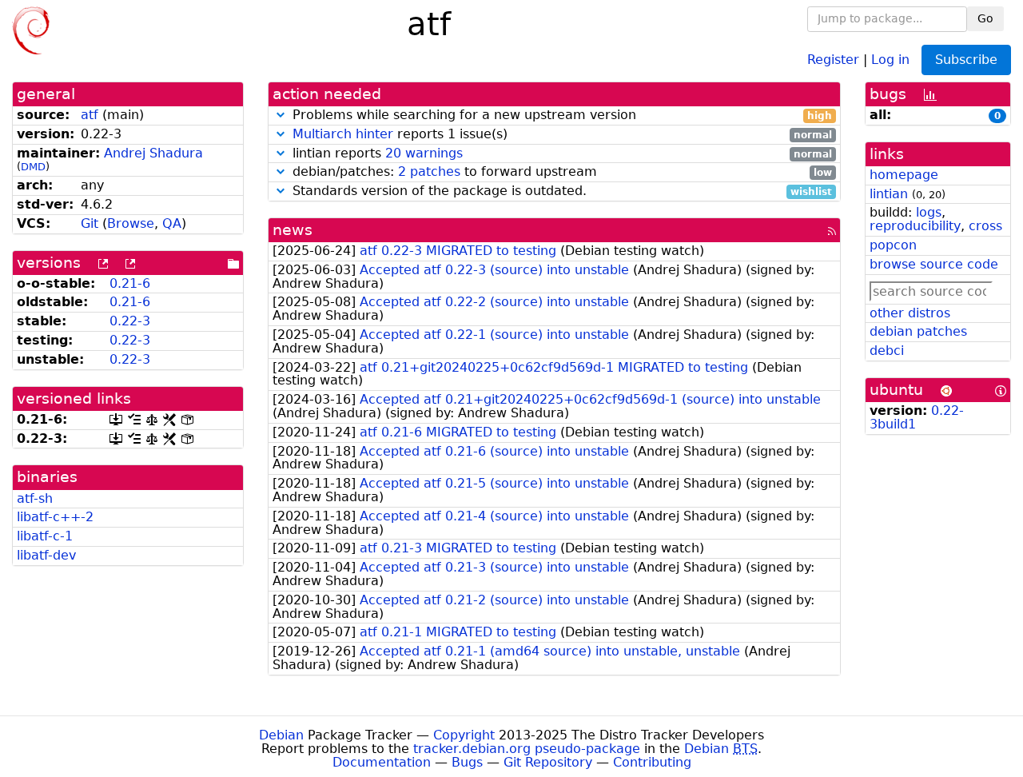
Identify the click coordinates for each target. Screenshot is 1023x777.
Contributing (652, 762)
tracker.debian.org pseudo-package (526, 748)
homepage (904, 174)
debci (887, 350)
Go (985, 18)
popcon (893, 245)
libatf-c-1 (45, 536)
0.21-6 (129, 283)
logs (928, 212)
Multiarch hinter (343, 133)
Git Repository (548, 762)
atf (89, 114)
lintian (889, 193)
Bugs (467, 762)
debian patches (918, 331)
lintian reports (560, 154)
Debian (281, 735)
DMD (33, 167)
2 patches (429, 171)
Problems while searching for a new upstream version (560, 115)
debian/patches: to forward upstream (560, 172)
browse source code (934, 264)
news (292, 230)
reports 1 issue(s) (562, 134)
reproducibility (915, 225)
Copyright (464, 735)
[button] (281, 114)
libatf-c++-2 (55, 516)
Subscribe (966, 59)
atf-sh (35, 498)
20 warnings (424, 153)
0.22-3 (129, 321)
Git (89, 223)
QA (171, 223)
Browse (130, 223)
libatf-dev (46, 555)
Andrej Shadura (153, 153)
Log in (890, 58)
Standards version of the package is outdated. (560, 191)
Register (833, 58)
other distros (910, 313)
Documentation (381, 762)
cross (985, 225)
